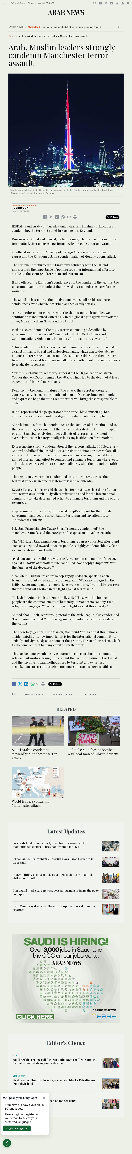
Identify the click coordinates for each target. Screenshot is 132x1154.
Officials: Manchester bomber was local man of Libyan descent (93, 751)
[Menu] (4, 3)
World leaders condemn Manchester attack (30, 803)
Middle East (34, 27)
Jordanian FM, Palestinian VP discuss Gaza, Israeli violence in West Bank (53, 860)
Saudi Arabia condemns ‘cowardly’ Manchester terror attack (34, 753)
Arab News (20, 3)
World (16, 1055)
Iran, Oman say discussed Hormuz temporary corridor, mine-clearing (54, 907)
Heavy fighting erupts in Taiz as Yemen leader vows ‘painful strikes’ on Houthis (52, 876)
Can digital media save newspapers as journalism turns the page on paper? (56, 892)
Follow (114, 217)
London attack (89, 694)
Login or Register (16, 1128)
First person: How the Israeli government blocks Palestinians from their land (54, 1081)
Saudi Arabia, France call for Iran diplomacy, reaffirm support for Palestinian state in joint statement (54, 1061)
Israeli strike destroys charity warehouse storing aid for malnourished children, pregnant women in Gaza (50, 844)
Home (11, 35)
